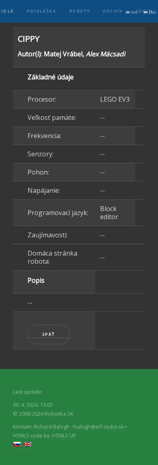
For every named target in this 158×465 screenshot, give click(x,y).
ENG (152, 12)
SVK (134, 12)
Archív (113, 11)
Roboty (79, 11)
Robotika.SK (59, 413)
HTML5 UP (64, 435)
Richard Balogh (80, 426)
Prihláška (41, 11)
